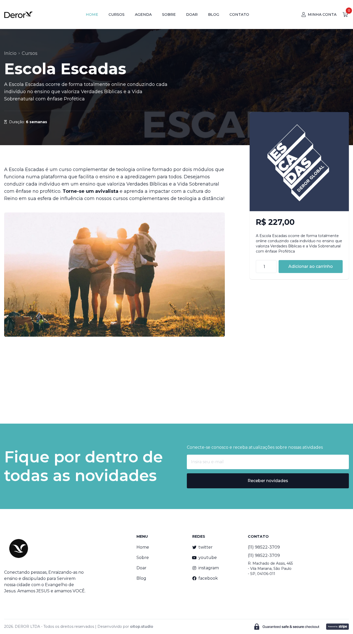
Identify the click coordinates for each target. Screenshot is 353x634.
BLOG (213, 14)
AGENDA (143, 14)
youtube (207, 557)
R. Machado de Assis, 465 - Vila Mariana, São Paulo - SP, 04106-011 (270, 568)
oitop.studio (141, 626)
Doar (141, 567)
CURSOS (117, 14)
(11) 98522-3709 (264, 547)
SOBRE (169, 14)
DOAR (192, 14)
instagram (208, 567)
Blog (141, 578)
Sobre (142, 557)
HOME (92, 14)
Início (10, 53)
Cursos (29, 53)
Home (142, 547)
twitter (205, 547)
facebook (208, 578)
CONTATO (239, 14)
